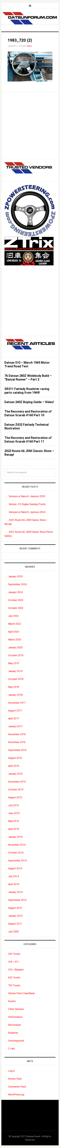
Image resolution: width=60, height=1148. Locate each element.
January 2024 (15, 592)
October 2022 (15, 608)
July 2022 (13, 615)
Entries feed (15, 1078)
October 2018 (15, 679)
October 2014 (15, 852)
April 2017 (13, 718)
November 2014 (17, 844)
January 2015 (15, 836)
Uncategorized (16, 1040)
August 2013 (15, 907)
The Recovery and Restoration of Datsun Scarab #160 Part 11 (28, 439)
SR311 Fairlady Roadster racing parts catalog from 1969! (26, 390)
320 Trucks (14, 953)
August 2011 (15, 923)
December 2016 (17, 734)
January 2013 (15, 915)
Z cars (11, 1048)
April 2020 (13, 631)
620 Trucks (14, 977)
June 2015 (14, 813)
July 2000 (13, 931)
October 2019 (15, 655)
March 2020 (14, 639)
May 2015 (13, 821)
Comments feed (17, 1086)
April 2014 (13, 884)
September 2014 (17, 860)
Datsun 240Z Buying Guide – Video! (29, 402)
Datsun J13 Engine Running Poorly (27, 504)
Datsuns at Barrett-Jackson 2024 (27, 512)
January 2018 (15, 694)
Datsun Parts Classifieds (21, 993)
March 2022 (14, 623)
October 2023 (15, 600)
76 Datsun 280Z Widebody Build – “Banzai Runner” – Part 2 (28, 377)
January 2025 (15, 576)
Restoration (14, 1024)
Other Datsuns (16, 1009)
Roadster (13, 1032)
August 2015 (15, 797)
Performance (15, 1017)
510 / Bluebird (15, 969)
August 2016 (15, 758)
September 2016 (17, 750)
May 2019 (13, 663)
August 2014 (15, 868)
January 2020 (15, 647)
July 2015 (13, 805)
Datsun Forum (33, 1136)
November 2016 (17, 742)
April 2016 (13, 765)
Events (12, 1001)
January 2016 (15, 773)
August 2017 (15, 710)
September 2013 (17, 900)
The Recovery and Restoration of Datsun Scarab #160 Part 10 (28, 413)
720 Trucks (14, 985)
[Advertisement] (30, 125)
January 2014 (15, 892)
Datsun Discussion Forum (30, 19)
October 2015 (15, 789)
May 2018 (13, 686)
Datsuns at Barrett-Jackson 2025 (27, 496)
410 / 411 (13, 961)
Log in (11, 1070)
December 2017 (17, 702)
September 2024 (17, 584)
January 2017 (15, 726)
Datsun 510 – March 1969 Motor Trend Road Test (27, 364)
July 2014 (13, 876)
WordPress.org (16, 1094)
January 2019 (15, 671)
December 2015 (17, 781)
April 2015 (13, 829)
